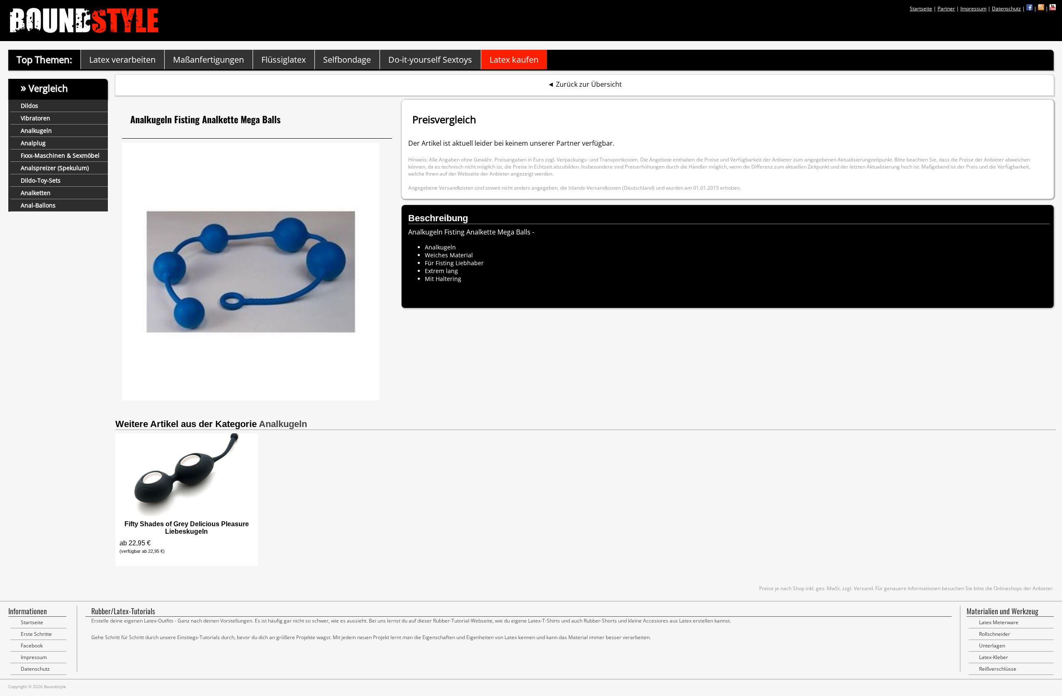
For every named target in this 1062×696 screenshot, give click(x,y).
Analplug (33, 143)
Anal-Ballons (38, 205)
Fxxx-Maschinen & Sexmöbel (60, 155)
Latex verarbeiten (122, 59)
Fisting (445, 263)
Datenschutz (1006, 8)
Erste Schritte (36, 633)
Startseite (921, 8)
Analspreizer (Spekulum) (55, 168)
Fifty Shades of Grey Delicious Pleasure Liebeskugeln (186, 527)
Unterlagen (992, 645)
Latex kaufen (514, 59)
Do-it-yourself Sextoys (430, 59)
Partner (946, 8)
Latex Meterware (998, 622)
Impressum (973, 8)
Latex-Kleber (993, 657)
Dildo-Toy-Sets (41, 180)
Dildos (29, 106)
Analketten (36, 193)
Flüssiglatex (283, 59)
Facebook (32, 645)
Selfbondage (347, 59)
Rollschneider (994, 633)
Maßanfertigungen (208, 59)
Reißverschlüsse (997, 668)
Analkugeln (36, 130)
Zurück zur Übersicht (589, 84)
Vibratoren (35, 118)
